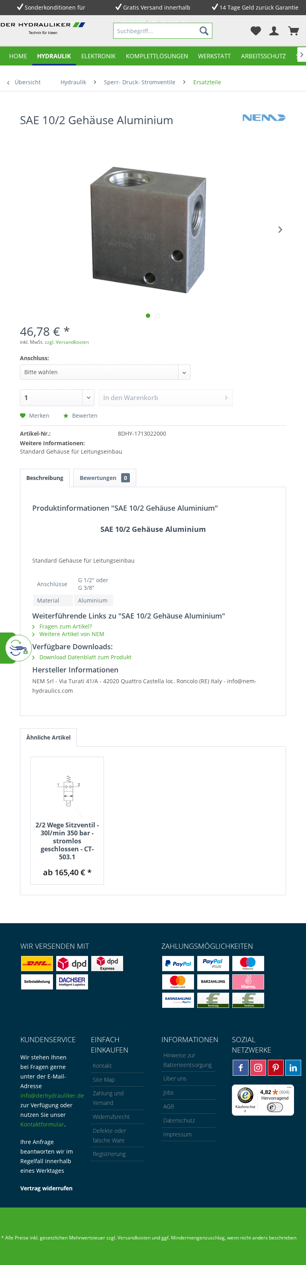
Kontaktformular (42, 1124)
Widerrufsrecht (111, 1116)
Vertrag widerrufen (46, 1188)
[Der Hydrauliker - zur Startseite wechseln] (44, 32)
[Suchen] (204, 31)
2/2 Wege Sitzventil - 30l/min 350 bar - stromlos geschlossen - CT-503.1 (67, 841)
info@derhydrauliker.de (52, 1095)
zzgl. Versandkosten (67, 342)
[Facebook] (241, 1068)
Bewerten (84, 415)
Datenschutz (179, 1120)
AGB (168, 1106)
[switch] (275, 1107)
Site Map (104, 1079)
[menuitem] (163, 31)
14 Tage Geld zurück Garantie (259, 7)
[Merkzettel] (254, 31)
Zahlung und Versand (108, 1097)
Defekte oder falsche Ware (109, 1135)
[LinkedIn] (293, 1068)
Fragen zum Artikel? (65, 626)
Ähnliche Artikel (48, 737)
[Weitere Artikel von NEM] (262, 128)
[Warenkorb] (293, 31)
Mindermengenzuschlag (197, 1237)
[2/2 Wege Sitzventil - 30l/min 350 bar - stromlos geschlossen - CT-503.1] (67, 789)
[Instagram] (258, 1068)
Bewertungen (103, 478)
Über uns (174, 1078)
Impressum (177, 1134)
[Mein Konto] (274, 31)
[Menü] (289, 1089)
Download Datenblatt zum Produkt (84, 657)
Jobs (168, 1092)
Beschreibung (44, 478)
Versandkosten (134, 1237)
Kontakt (102, 1065)
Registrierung (109, 1154)
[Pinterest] (276, 1068)
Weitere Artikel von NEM (71, 634)
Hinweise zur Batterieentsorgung (187, 1060)
